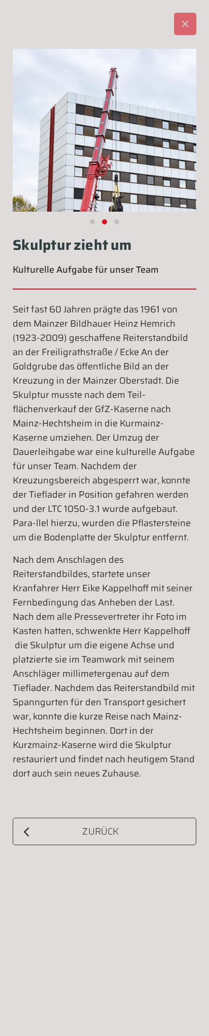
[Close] (185, 24)
